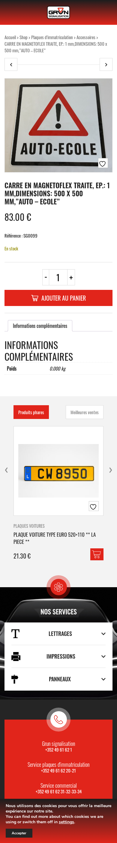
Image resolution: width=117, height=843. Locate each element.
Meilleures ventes (84, 412)
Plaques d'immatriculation (52, 37)
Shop (24, 37)
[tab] (40, 325)
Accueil (10, 37)
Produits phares (31, 412)
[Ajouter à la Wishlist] (103, 163)
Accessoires (85, 37)
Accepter (19, 833)
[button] (97, 554)
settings (66, 822)
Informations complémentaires (40, 325)
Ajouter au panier (63, 297)
